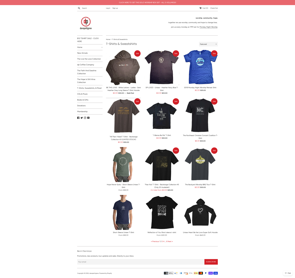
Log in (108, 8)
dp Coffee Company (85, 65)
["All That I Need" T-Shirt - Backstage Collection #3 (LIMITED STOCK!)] (123, 116)
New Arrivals (82, 53)
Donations (81, 106)
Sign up (115, 8)
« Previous (155, 241)
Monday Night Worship (208, 27)
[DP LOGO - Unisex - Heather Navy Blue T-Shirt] (161, 67)
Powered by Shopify (105, 273)
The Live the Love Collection (89, 59)
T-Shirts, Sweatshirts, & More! (89, 88)
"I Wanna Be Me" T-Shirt (162, 135)
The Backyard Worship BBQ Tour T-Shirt (200, 185)
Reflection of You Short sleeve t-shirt (162, 232)
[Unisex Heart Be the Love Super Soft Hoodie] (200, 212)
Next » (170, 241)
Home (90, 47)
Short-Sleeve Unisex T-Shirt (123, 232)
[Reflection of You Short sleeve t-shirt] (161, 212)
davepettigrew (94, 273)
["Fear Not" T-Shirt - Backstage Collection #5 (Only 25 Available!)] (161, 164)
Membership (82, 111)
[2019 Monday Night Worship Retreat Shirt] (200, 67)
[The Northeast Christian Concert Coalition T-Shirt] (200, 115)
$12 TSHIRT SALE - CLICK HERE (88, 39)
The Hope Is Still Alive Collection (86, 80)
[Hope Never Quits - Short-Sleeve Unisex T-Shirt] (123, 164)
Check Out (214, 8)
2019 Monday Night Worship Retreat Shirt (200, 88)
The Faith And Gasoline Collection (86, 72)
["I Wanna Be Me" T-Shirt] (161, 115)
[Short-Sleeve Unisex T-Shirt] (123, 212)
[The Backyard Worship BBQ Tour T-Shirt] (200, 164)
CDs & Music (82, 94)
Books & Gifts (82, 100)
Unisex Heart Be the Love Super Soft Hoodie (200, 232)
